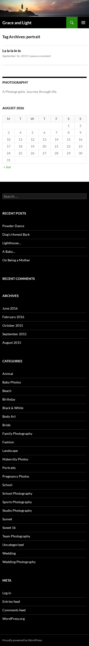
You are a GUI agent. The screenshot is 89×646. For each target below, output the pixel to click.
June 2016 (10, 308)
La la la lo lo (11, 50)
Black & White (12, 408)
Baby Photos (11, 382)
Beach (6, 391)
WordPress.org (13, 619)
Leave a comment (40, 56)
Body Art (9, 416)
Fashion (8, 442)
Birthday (8, 399)
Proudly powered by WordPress (22, 640)
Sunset (7, 519)
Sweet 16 (9, 528)
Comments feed (14, 610)
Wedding (9, 553)
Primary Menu (83, 22)
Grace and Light (17, 22)
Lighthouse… (11, 243)
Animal (7, 374)
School (7, 485)
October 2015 (12, 325)
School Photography (17, 493)
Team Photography (16, 536)
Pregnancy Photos (15, 476)
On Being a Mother (16, 260)
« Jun (7, 167)
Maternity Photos (15, 459)
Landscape (10, 451)
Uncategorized (13, 545)
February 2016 (13, 317)
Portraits (9, 468)
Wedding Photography (19, 562)
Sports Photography (17, 502)
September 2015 (14, 334)
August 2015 (11, 342)
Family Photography (17, 433)
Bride (6, 425)
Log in (6, 593)
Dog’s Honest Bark (16, 234)
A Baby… (8, 251)
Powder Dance (13, 226)
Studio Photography (17, 510)
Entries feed (11, 601)
